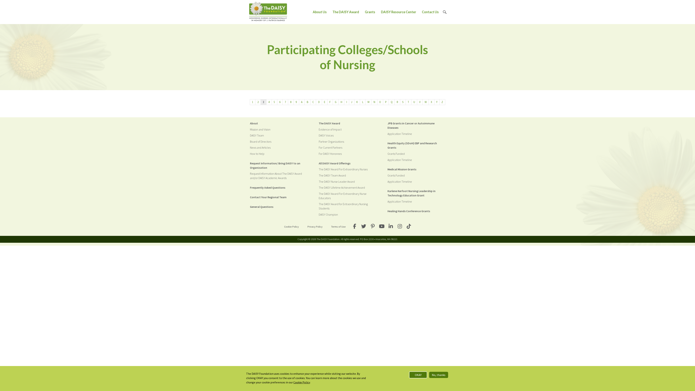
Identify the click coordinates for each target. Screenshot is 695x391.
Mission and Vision (260, 129)
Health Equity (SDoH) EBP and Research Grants (412, 145)
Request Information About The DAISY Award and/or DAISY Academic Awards (276, 176)
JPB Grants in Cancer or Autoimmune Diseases (411, 125)
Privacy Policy (315, 226)
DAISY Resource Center (398, 12)
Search (445, 12)
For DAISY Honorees (330, 153)
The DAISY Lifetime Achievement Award (342, 187)
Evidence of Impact (330, 129)
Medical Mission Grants (401, 169)
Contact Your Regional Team (268, 197)
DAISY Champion (328, 214)
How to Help (257, 153)
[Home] (268, 12)
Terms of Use (338, 226)
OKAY (418, 375)
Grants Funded (396, 153)
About (254, 123)
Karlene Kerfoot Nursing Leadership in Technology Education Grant (411, 193)
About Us (320, 12)
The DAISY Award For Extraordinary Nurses (343, 169)
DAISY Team (257, 135)
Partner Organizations (331, 141)
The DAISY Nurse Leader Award (337, 181)
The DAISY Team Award (332, 175)
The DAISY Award (345, 12)
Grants (370, 12)
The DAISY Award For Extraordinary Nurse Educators (343, 196)
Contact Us (430, 12)
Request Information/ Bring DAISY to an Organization (275, 165)
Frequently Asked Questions (267, 187)
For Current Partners (330, 147)
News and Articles (260, 147)
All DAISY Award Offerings (334, 163)
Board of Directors (260, 141)
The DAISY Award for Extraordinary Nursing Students (343, 206)
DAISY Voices (326, 135)
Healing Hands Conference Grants (408, 211)
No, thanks (438, 375)
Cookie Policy (291, 226)
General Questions (261, 207)
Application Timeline (399, 134)
